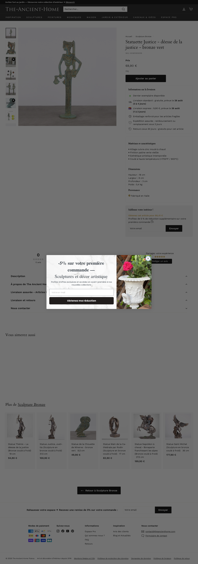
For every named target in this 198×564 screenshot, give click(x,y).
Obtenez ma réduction (81, 300)
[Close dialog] (148, 258)
